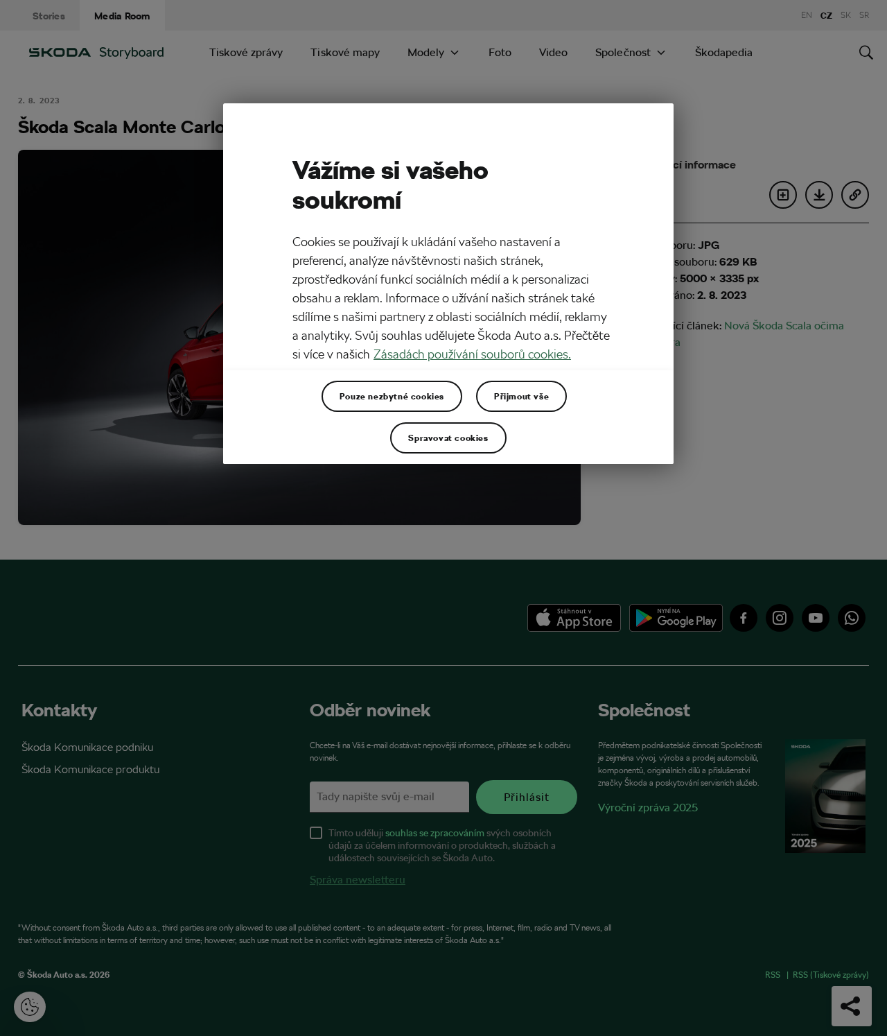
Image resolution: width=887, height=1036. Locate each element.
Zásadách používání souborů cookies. (472, 354)
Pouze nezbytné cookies (392, 396)
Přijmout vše (521, 396)
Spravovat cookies (448, 437)
